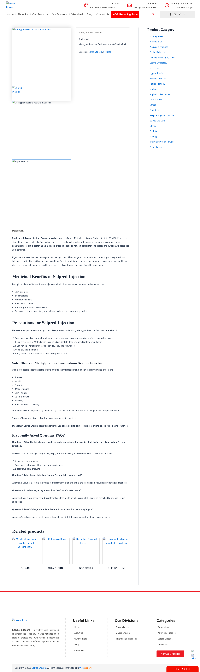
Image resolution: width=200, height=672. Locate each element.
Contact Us (102, 14)
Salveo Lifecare (123, 627)
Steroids (89, 32)
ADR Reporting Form (125, 14)
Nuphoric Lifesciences (126, 639)
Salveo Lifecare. (39, 668)
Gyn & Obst (163, 644)
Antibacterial (164, 627)
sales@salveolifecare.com (146, 7)
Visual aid (77, 14)
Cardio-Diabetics (165, 639)
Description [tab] (18, 230)
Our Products (80, 639)
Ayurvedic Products (167, 633)
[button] (153, 14)
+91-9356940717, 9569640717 (105, 7)
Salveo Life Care (95, 51)
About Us (23, 14)
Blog (89, 14)
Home (10, 14)
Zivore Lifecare (123, 633)
